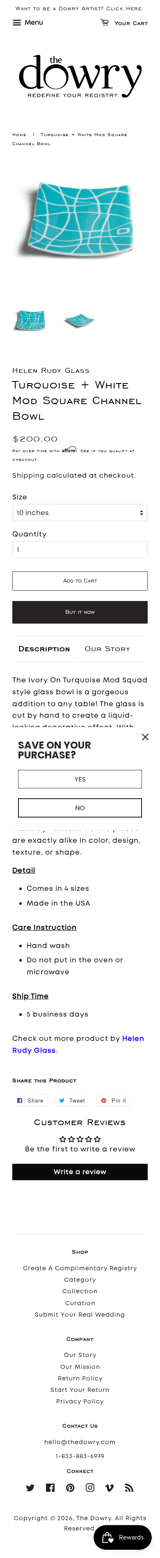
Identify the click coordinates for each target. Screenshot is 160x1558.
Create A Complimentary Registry (80, 1268)
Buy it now (80, 611)
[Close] (145, 737)
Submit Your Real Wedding (80, 1315)
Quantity (29, 534)
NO (80, 808)
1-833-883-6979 (80, 1456)
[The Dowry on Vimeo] (109, 1489)
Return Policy (80, 1378)
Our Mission (80, 1367)
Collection (80, 1291)
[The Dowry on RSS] (129, 1489)
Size (19, 497)
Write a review (80, 1171)
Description (44, 648)
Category (80, 1280)
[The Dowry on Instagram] (90, 1489)
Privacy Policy (80, 1401)
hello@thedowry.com (80, 1442)
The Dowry (93, 1518)
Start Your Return (80, 1390)
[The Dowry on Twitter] (30, 1489)
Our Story (107, 648)
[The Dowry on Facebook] (50, 1489)
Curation (80, 1303)
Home (19, 134)
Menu (33, 22)
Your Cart (130, 23)
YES (80, 779)
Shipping (28, 475)
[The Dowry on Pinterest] (70, 1489)
